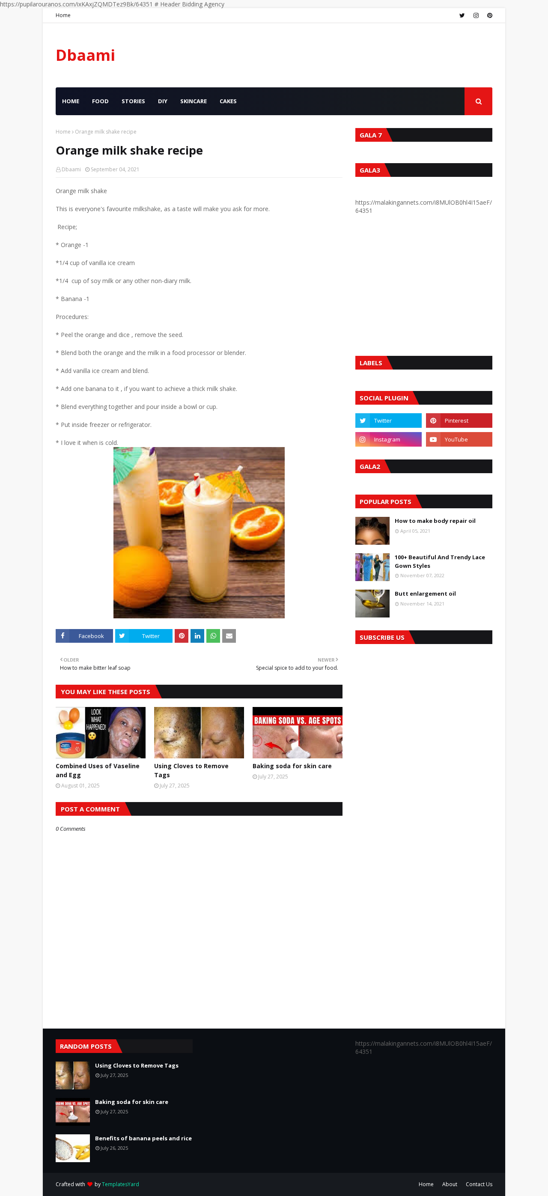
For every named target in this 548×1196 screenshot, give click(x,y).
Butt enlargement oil (425, 593)
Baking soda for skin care (292, 766)
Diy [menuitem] (162, 101)
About (449, 1184)
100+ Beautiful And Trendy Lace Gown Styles (440, 561)
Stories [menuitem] (133, 101)
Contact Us (479, 1184)
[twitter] (462, 15)
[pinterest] (488, 15)
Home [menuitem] (70, 101)
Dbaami (85, 55)
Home (63, 15)
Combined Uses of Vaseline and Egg (98, 770)
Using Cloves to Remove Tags (191, 770)
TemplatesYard (120, 1184)
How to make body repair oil (435, 521)
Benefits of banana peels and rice (143, 1138)
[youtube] (459, 439)
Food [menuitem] (100, 101)
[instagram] (476, 15)
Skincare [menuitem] (193, 101)
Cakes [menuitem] (228, 101)
